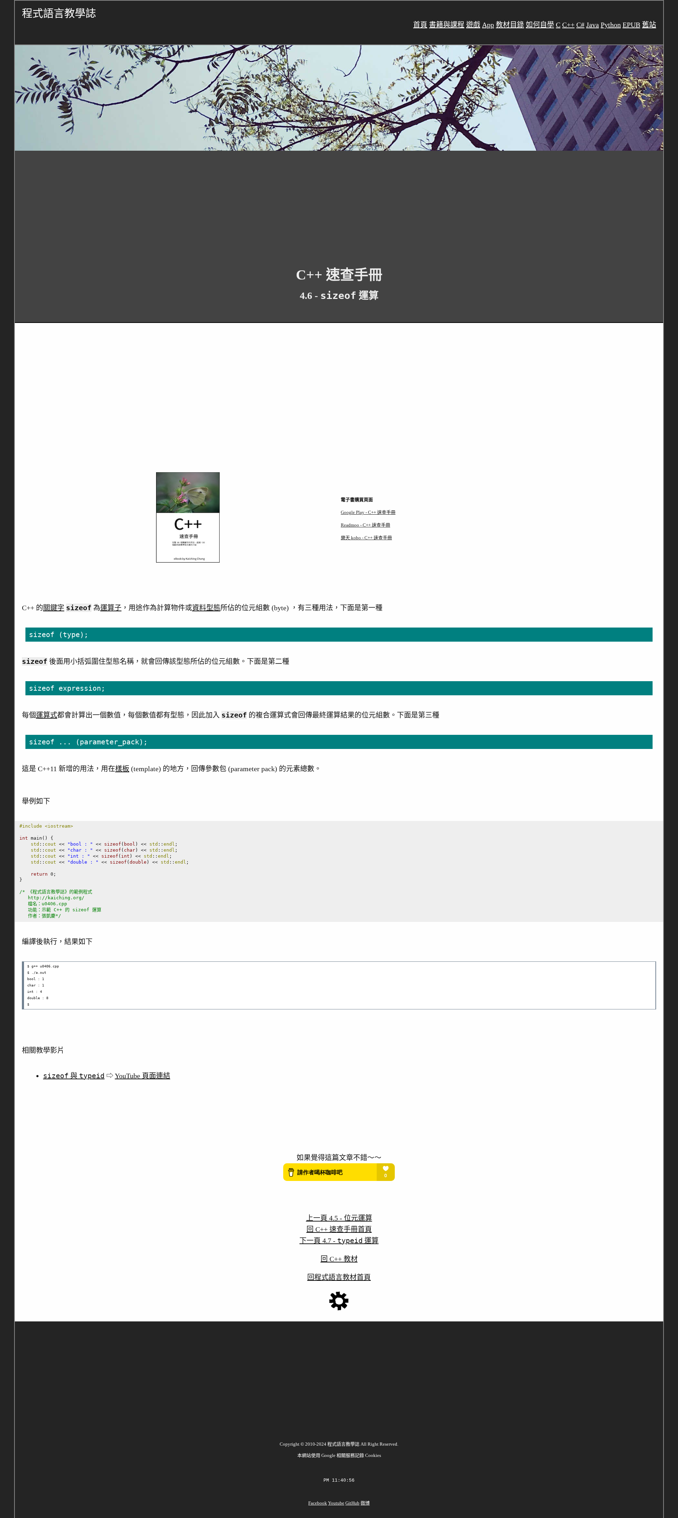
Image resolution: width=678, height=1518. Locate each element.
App (488, 25)
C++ (568, 25)
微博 (365, 1503)
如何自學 (540, 25)
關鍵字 (53, 608)
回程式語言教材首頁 (339, 1277)
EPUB (631, 25)
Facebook (317, 1503)
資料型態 (206, 608)
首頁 (420, 25)
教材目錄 (510, 25)
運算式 (46, 715)
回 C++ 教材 (339, 1259)
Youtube (336, 1503)
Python (611, 25)
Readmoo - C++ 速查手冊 (365, 525)
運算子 (110, 608)
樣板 (122, 769)
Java (592, 25)
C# (580, 25)
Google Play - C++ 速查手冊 (368, 512)
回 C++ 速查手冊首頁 (339, 1229)
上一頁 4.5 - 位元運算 (339, 1218)
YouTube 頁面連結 (142, 1076)
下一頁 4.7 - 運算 (339, 1240)
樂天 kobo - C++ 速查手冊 (366, 537)
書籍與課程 (446, 25)
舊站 (649, 25)
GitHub (352, 1503)
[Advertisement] (227, 203)
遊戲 (473, 25)
